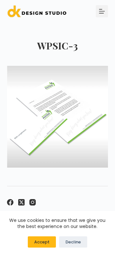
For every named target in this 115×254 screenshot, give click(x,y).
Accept (42, 242)
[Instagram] (32, 202)
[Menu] (102, 11)
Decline (73, 242)
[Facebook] (10, 202)
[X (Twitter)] (21, 202)
